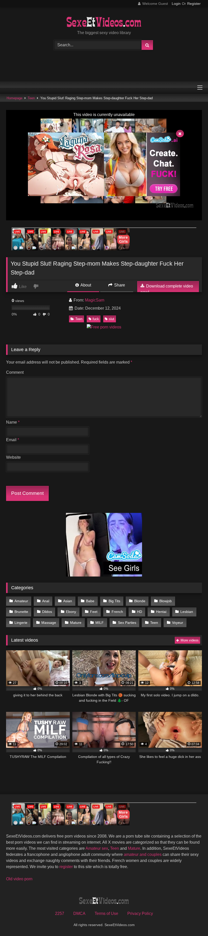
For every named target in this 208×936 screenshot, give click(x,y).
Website (13, 457)
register (66, 867)
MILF (99, 623)
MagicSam (94, 300)
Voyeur (177, 623)
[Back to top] (192, 921)
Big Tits (114, 601)
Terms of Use (106, 913)
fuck (96, 319)
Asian (67, 601)
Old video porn (19, 879)
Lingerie (20, 623)
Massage (48, 623)
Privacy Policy (140, 913)
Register (194, 4)
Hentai (161, 612)
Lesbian (186, 612)
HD (139, 612)
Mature (75, 623)
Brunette (21, 612)
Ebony (71, 612)
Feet (93, 612)
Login (176, 4)
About (85, 285)
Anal (45, 601)
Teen (31, 98)
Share (119, 285)
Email (12, 440)
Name (13, 422)
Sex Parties (127, 623)
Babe (90, 601)
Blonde (139, 601)
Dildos (47, 612)
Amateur (21, 601)
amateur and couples (143, 854)
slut (111, 319)
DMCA (79, 913)
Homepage (14, 98)
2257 (59, 913)
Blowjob (165, 601)
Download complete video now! (167, 289)
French (117, 612)
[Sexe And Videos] (104, 23)
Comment (15, 372)
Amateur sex (96, 848)
